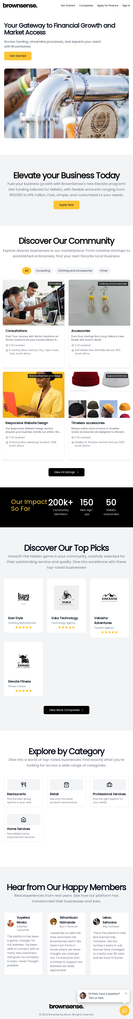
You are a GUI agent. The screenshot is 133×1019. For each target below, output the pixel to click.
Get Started (68, 5)
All (26, 270)
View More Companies (64, 710)
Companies (86, 5)
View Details (31, 361)
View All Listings (64, 472)
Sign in (126, 5)
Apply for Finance (107, 5)
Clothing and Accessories (75, 271)
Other (104, 271)
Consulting (43, 271)
